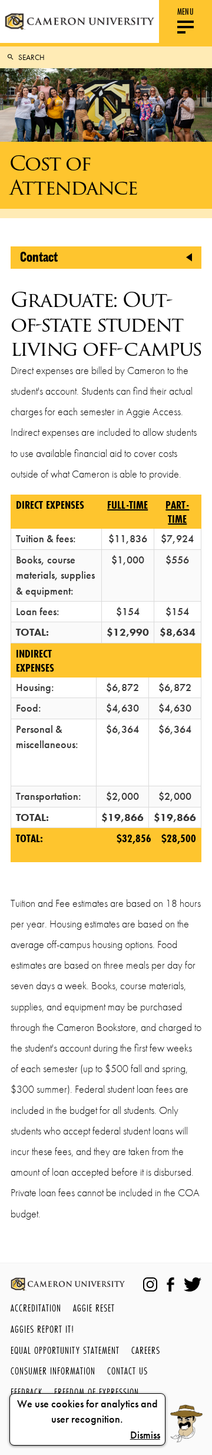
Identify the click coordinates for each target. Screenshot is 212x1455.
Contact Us (127, 1370)
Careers (145, 1350)
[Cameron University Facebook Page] (170, 1284)
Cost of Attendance (73, 175)
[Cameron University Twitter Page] (192, 1284)
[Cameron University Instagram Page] (150, 1284)
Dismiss (145, 1435)
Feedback (26, 1392)
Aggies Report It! (42, 1329)
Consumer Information (53, 1370)
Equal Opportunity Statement (65, 1350)
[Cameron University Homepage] (79, 21)
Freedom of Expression (96, 1392)
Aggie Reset (94, 1307)
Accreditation (36, 1307)
